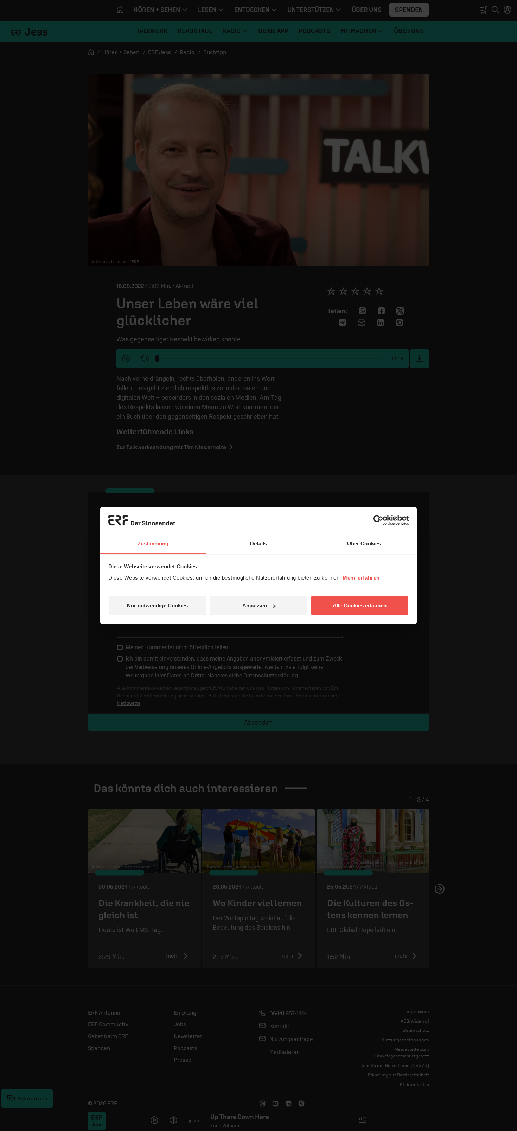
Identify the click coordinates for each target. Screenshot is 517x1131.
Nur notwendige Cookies (157, 605)
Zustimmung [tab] (153, 543)
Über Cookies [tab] (364, 543)
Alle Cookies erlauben (360, 605)
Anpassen (254, 605)
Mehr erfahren (361, 578)
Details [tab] (258, 543)
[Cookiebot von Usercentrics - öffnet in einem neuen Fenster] (378, 520)
